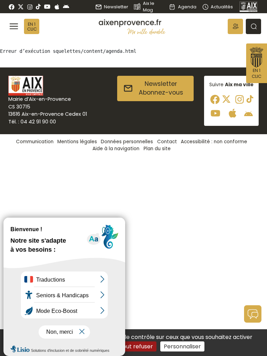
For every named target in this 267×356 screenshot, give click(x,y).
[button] (235, 26)
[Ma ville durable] (146, 31)
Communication (35, 141)
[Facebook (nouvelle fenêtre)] (11, 6)
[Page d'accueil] (248, 6)
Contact (167, 141)
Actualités (222, 7)
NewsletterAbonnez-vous (161, 88)
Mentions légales (77, 141)
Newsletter (116, 7)
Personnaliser (182, 346)
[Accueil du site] (132, 23)
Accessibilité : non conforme (214, 141)
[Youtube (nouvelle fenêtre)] (47, 6)
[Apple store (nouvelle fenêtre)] (57, 6)
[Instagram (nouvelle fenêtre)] (29, 6)
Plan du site (157, 148)
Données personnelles (127, 141)
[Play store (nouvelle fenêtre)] (66, 6)
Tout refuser (136, 346)
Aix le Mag (148, 6)
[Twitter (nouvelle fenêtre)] (21, 7)
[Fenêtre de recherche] (253, 26)
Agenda (187, 7)
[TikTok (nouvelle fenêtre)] (38, 6)
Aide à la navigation (115, 148)
